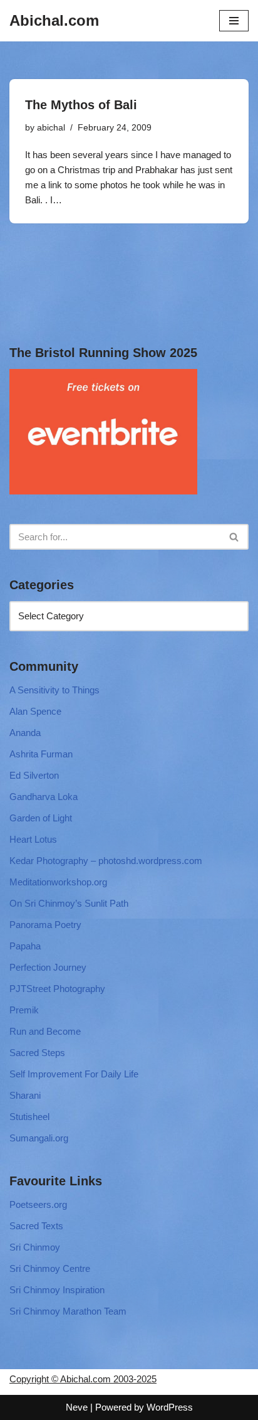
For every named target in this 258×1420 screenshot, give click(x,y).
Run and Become (45, 1031)
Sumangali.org (38, 1138)
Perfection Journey (47, 967)
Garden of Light (40, 818)
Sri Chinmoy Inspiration (57, 1289)
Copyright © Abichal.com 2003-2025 (83, 1379)
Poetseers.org (38, 1204)
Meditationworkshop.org (58, 882)
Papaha (25, 946)
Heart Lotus (33, 839)
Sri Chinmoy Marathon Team (67, 1311)
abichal (51, 127)
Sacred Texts (36, 1225)
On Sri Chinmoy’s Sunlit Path (68, 903)
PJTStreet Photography (57, 988)
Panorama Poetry (45, 924)
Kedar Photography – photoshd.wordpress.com (105, 860)
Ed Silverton (34, 775)
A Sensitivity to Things (54, 690)
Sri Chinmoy (34, 1247)
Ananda (25, 732)
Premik (24, 1010)
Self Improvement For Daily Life (73, 1074)
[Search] (234, 537)
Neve (77, 1407)
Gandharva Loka (43, 796)
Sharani (25, 1095)
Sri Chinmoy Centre (49, 1268)
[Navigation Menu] (234, 20)
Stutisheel (29, 1116)
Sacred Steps (37, 1052)
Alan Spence (35, 711)
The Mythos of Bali (81, 105)
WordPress (170, 1407)
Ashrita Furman (41, 754)
